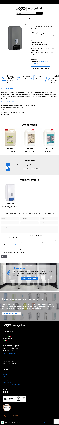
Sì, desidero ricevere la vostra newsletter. (14, 252)
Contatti (39, 2)
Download (34, 2)
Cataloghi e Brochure (25, 2)
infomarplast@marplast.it (10, 353)
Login (26, 168)
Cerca (39, 13)
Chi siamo (5, 372)
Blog (18, 2)
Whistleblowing (7, 382)
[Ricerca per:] (29, 13)
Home (32, 26)
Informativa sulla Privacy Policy (14, 244)
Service (5, 374)
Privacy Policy (51, 422)
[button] (25, 25)
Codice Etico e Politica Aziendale (12, 384)
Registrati (35, 168)
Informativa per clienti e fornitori (11, 381)
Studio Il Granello (44, 422)
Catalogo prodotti (38, 26)
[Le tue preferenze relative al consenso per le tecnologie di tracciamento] (2, 422)
